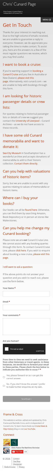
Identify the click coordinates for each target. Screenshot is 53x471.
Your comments (11, 315)
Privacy (21, 467)
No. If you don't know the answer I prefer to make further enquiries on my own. (26, 385)
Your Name (9, 288)
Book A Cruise (9, 467)
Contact (16, 458)
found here (31, 209)
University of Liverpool (27, 120)
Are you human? (11, 341)
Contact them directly (25, 163)
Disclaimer (17, 464)
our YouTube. (29, 429)
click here (21, 250)
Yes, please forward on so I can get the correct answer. (25, 377)
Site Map (16, 461)
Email (6, 301)
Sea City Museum (12, 153)
